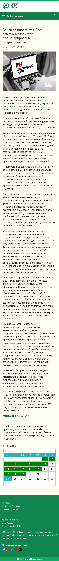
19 (22, 473)
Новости (27, 47)
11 (15, 468)
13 (30, 468)
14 (37, 468)
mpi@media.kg (15, 526)
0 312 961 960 (7, 522)
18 (15, 473)
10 (7, 468)
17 (7, 473)
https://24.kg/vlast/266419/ (16, 415)
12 (22, 468)
